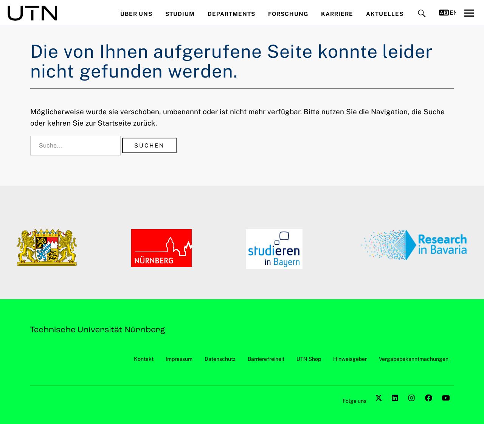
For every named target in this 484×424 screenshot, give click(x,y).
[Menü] (469, 13)
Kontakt (144, 359)
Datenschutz (220, 359)
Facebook (429, 406)
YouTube (446, 406)
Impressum (179, 359)
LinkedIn (396, 406)
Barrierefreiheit (266, 359)
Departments (231, 14)
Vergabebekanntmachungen (413, 359)
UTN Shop (308, 359)
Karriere (337, 14)
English (453, 12)
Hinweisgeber (350, 359)
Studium (180, 14)
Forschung (288, 14)
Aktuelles (384, 14)
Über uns (136, 14)
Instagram (412, 406)
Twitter (379, 406)
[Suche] (422, 14)
